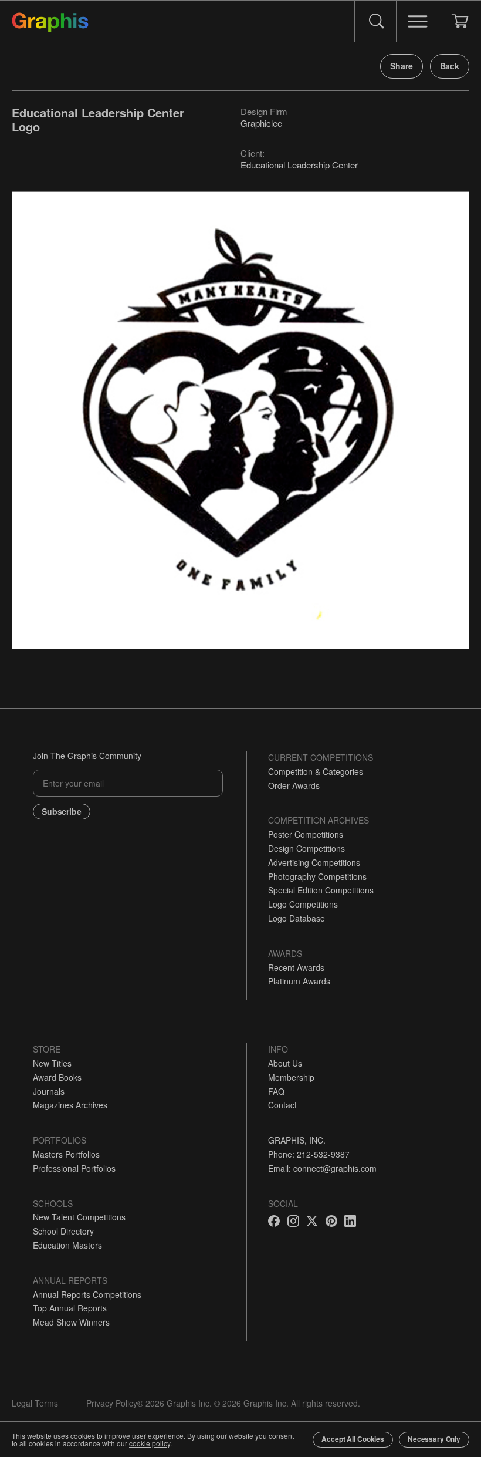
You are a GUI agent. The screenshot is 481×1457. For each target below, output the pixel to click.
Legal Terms (35, 1403)
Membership (291, 1077)
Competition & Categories (315, 771)
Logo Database (296, 918)
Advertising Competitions (314, 862)
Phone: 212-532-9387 (309, 1154)
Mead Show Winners (71, 1322)
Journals (49, 1091)
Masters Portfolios (66, 1154)
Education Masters (67, 1245)
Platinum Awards (299, 981)
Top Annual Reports (70, 1308)
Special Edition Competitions (321, 890)
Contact (282, 1105)
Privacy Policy (111, 1403)
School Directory (63, 1231)
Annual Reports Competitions (87, 1294)
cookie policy (149, 1443)
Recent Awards (296, 967)
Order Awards (294, 785)
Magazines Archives (70, 1105)
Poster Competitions (305, 834)
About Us (285, 1063)
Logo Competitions (303, 904)
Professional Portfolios (74, 1168)
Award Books (57, 1077)
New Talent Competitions (79, 1217)
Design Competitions (306, 848)
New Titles (52, 1063)
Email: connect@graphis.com (322, 1168)
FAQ (276, 1091)
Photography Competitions (317, 876)
